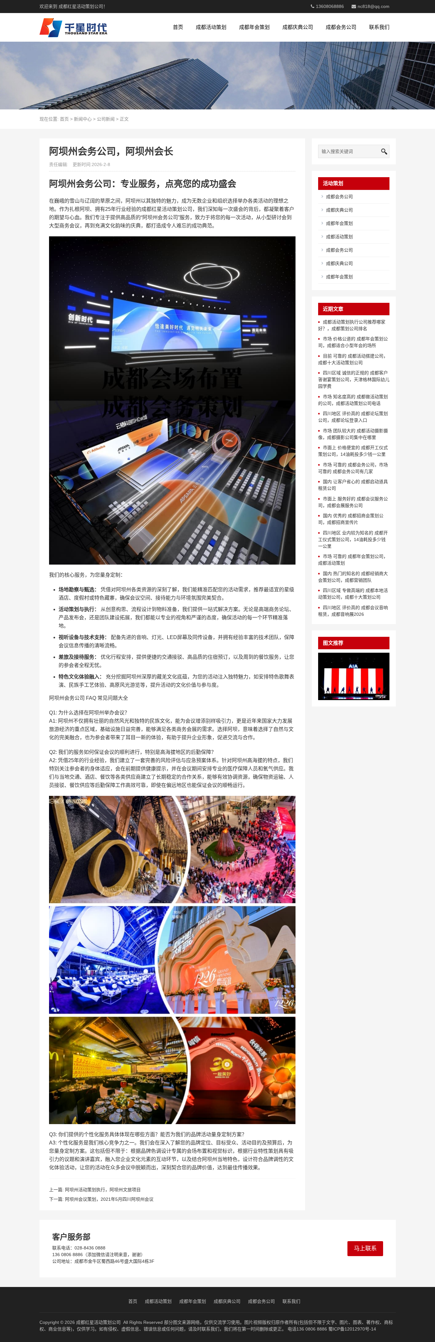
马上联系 (365, 1248)
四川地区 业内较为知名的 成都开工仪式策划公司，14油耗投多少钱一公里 (353, 539)
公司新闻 (106, 119)
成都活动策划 (211, 27)
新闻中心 (83, 119)
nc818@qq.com (373, 6)
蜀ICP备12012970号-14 (352, 1329)
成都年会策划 (254, 27)
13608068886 (330, 6)
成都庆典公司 (297, 27)
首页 (178, 27)
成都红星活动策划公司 (98, 1322)
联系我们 (379, 27)
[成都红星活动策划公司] (73, 27)
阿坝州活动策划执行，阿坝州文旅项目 (103, 1189)
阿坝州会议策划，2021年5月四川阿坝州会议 (109, 1199)
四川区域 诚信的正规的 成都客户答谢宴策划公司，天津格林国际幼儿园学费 (353, 379)
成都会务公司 (341, 27)
